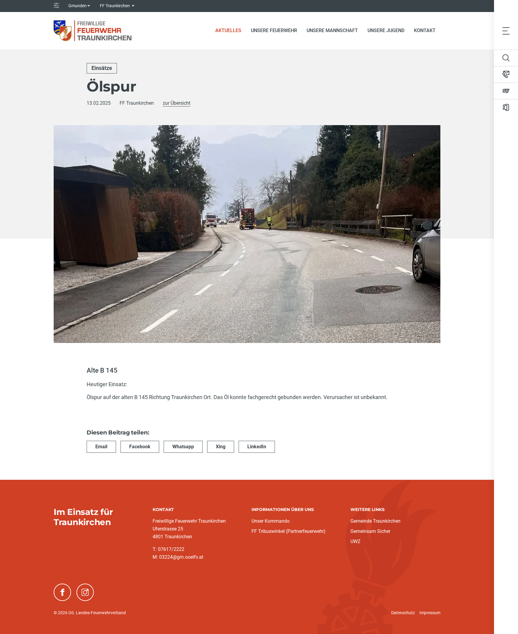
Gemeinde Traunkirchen (375, 521)
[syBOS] (506, 91)
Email (101, 446)
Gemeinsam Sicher (370, 531)
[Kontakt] (506, 74)
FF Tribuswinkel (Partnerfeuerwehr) (289, 531)
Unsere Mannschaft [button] (332, 30)
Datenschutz (403, 612)
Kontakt (425, 30)
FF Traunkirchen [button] (115, 5)
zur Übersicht (176, 103)
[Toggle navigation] (506, 30)
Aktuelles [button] (228, 30)
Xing (220, 446)
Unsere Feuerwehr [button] (274, 30)
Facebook (139, 446)
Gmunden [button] (77, 5)
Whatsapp (183, 446)
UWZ (355, 541)
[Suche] (506, 58)
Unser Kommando (271, 521)
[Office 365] (506, 107)
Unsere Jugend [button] (386, 30)
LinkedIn (256, 446)
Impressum (429, 612)
